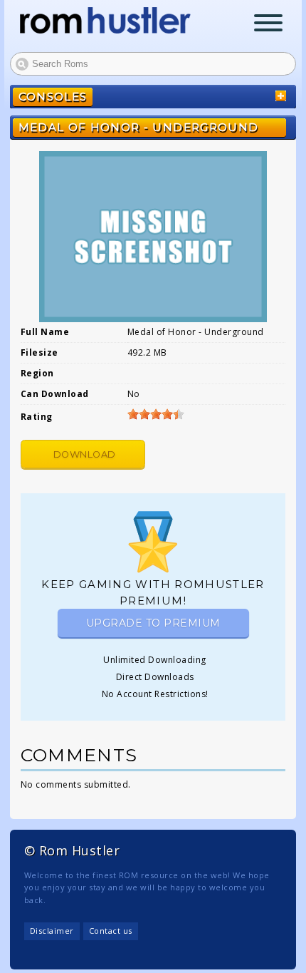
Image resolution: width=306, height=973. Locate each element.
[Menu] (268, 25)
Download (84, 454)
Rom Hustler (105, 20)
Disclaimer (52, 930)
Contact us (110, 930)
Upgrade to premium (153, 623)
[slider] (155, 414)
